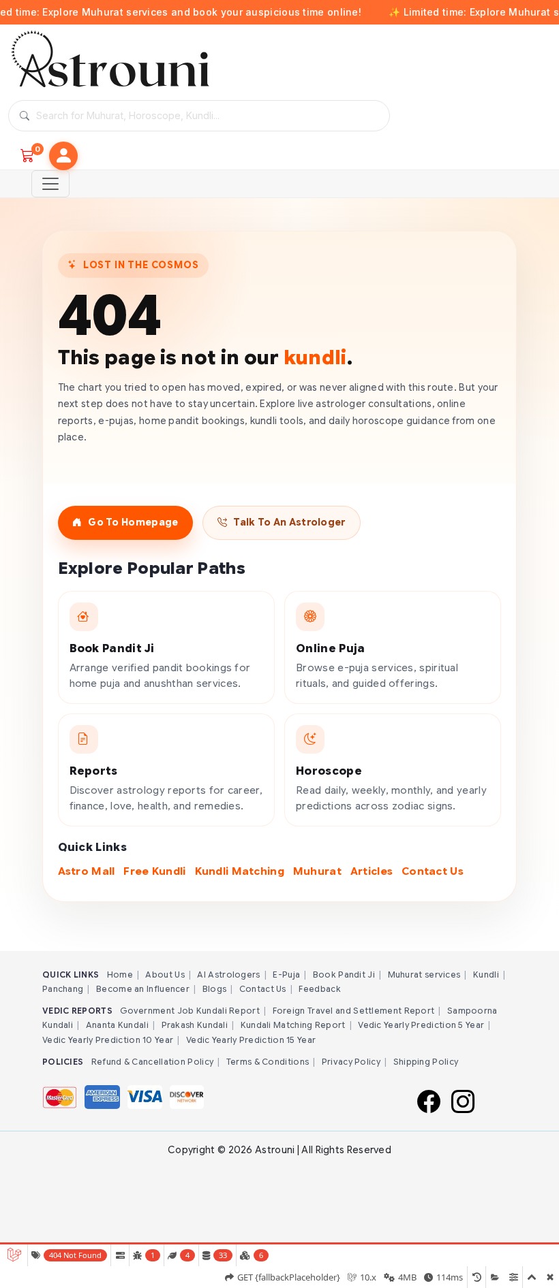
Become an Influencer (143, 989)
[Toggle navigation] (50, 183)
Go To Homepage (133, 522)
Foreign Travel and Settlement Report (354, 1010)
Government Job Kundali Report (190, 1010)
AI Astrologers (228, 974)
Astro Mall (86, 871)
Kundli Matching (240, 871)
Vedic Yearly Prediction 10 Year (107, 1040)
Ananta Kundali (117, 1025)
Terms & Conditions (267, 1062)
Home (120, 974)
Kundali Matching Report (293, 1025)
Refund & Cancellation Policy (152, 1062)
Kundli (486, 974)
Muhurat (317, 871)
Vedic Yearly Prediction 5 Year (421, 1025)
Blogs (214, 989)
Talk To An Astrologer (289, 522)
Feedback (319, 989)
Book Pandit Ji (344, 974)
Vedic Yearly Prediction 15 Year (251, 1040)
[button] (63, 156)
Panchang (62, 989)
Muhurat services (424, 974)
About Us (164, 974)
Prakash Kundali (195, 1025)
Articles (371, 871)
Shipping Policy (426, 1062)
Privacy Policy (351, 1062)
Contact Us (433, 871)
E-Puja (286, 974)
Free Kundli (154, 871)
